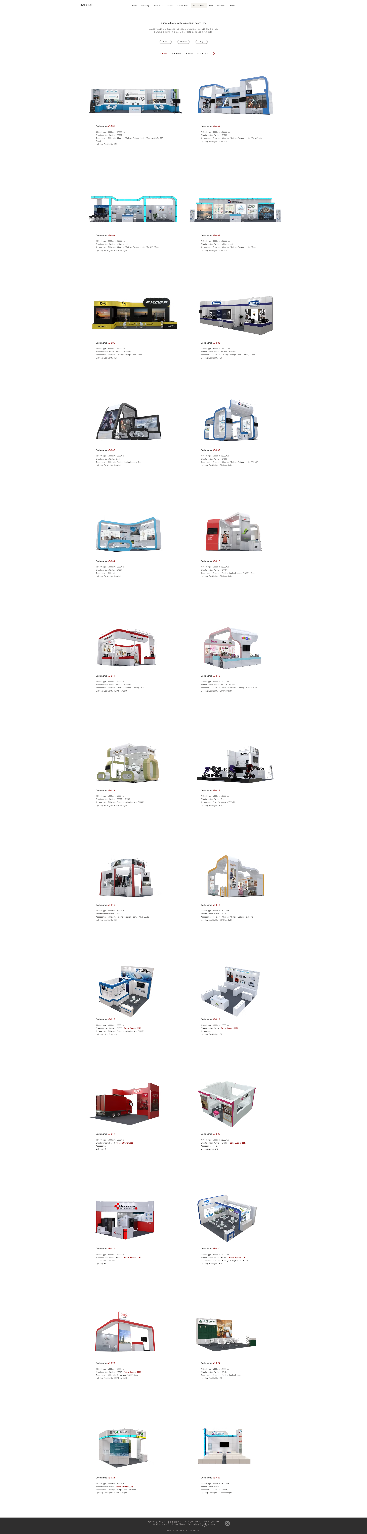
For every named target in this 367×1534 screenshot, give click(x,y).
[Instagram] (227, 1523)
